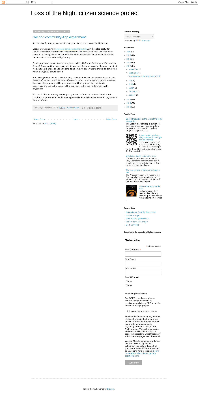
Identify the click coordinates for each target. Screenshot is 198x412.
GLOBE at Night (132, 215)
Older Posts (111, 119)
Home (75, 119)
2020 (129, 51)
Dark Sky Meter (132, 225)
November (134, 69)
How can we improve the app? (149, 187)
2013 (129, 107)
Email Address (133, 249)
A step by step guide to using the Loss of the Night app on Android (150, 137)
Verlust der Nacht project (137, 221)
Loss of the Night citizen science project (85, 13)
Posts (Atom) (50, 123)
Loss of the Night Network (137, 218)
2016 (129, 66)
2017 (129, 62)
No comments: (73, 107)
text (130, 285)
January (132, 95)
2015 (129, 99)
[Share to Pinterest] (100, 107)
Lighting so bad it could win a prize (141, 156)
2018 (129, 59)
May (131, 80)
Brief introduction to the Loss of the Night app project (144, 120)
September (134, 73)
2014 (129, 103)
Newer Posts (39, 119)
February (133, 91)
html (130, 281)
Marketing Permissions (136, 293)
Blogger (110, 389)
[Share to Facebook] (97, 107)
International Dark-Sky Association (141, 212)
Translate (146, 40)
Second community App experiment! (60, 37)
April (131, 84)
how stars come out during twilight (71, 48)
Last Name (130, 268)
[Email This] (88, 107)
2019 (129, 55)
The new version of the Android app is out (142, 171)
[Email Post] (84, 107)
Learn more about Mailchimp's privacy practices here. (142, 353)
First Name (130, 259)
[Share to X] (94, 107)
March (132, 88)
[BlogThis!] (91, 107)
